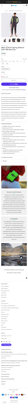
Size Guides (3, 327)
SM (6, 61)
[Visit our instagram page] (4, 341)
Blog (2, 325)
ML (17, 61)
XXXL (7, 63)
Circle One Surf (4, 45)
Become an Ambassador (6, 329)
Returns (2, 312)
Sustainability (4, 318)
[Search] (23, 5)
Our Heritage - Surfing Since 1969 (8, 305)
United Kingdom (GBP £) (13, 389)
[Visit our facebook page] (1, 341)
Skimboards (3, 295)
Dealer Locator (4, 320)
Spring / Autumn (5, 68)
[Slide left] (2, 40)
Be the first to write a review (14, 272)
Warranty (3, 323)
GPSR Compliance (5, 376)
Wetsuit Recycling (5, 314)
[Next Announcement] (26, 2)
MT (13, 61)
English (13, 391)
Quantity (3, 72)
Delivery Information (5, 310)
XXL (3, 63)
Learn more (14, 239)
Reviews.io (19, 1)
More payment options (14, 87)
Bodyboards (3, 297)
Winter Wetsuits (4, 288)
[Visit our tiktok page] (9, 341)
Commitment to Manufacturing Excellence (10, 307)
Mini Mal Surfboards (5, 290)
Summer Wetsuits (5, 286)
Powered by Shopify (14, 400)
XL (24, 61)
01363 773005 (4, 338)
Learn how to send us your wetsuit (14, 212)
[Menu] (1, 5)
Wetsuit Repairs (4, 316)
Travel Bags (3, 293)
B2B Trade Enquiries (5, 374)
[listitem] (14, 1)
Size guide (25, 58)
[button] (14, 272)
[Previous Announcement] (2, 2)
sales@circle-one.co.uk (6, 335)
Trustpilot (3, 383)
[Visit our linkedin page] (6, 341)
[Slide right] (26, 40)
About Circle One (4, 303)
